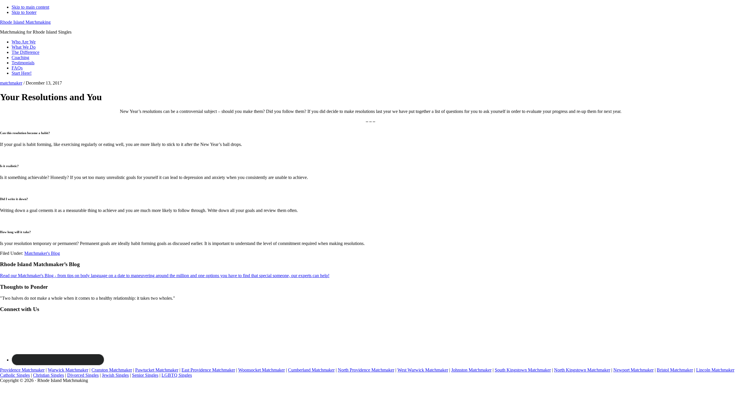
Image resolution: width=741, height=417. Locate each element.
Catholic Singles (15, 375)
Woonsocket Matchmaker (261, 369)
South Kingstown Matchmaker (523, 369)
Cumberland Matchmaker (311, 369)
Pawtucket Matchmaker (156, 369)
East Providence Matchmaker (208, 369)
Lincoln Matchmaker (715, 369)
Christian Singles (48, 375)
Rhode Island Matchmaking (25, 22)
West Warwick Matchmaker (422, 369)
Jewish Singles (115, 375)
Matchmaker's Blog (42, 253)
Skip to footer (24, 12)
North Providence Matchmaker (366, 369)
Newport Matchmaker (633, 369)
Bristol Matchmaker (675, 369)
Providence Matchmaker (22, 369)
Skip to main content (30, 7)
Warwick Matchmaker (68, 369)
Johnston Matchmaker (471, 369)
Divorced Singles (83, 375)
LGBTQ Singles (177, 375)
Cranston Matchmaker (111, 369)
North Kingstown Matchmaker (582, 369)
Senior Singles (145, 375)
